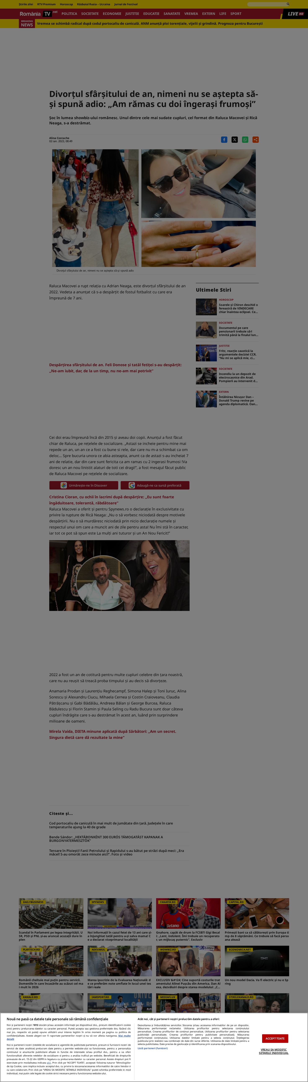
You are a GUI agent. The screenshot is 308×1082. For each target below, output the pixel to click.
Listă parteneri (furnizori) (153, 1048)
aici (49, 1062)
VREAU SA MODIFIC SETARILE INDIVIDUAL (273, 1051)
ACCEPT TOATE (275, 1038)
